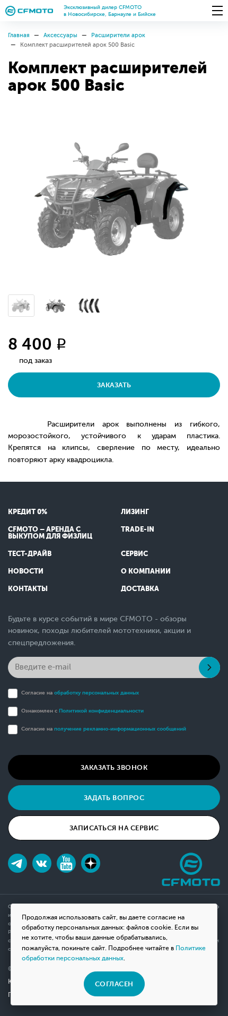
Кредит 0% (27, 511)
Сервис (134, 553)
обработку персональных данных (96, 693)
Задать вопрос (114, 798)
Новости (25, 571)
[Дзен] (90, 863)
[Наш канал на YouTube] (66, 863)
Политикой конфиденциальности (101, 711)
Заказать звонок (114, 767)
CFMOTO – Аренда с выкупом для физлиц (50, 533)
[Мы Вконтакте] (41, 863)
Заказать (114, 385)
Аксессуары (60, 35)
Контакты (28, 588)
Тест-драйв (29, 553)
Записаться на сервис (114, 828)
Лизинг (135, 511)
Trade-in (137, 529)
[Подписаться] (209, 667)
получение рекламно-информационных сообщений (120, 729)
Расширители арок (118, 35)
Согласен (114, 984)
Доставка (140, 588)
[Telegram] (17, 863)
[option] (114, 199)
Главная (19, 35)
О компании (146, 571)
